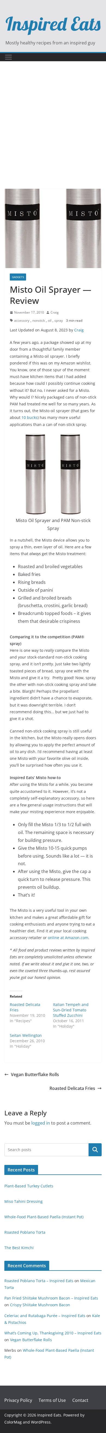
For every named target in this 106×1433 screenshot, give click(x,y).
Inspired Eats (53, 23)
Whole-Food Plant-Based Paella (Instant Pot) (43, 1216)
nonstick (38, 320)
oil (49, 320)
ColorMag (13, 1422)
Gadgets (18, 277)
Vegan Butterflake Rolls (35, 1074)
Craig (55, 312)
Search (95, 1150)
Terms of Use (52, 1400)
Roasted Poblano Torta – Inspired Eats (38, 1280)
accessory (21, 320)
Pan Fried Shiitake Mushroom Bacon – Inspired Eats (51, 1298)
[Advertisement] (53, 133)
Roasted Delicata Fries (72, 1088)
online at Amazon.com (68, 937)
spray (58, 320)
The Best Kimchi (19, 1247)
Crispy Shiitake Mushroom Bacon (40, 1304)
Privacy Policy (18, 1400)
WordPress (41, 1422)
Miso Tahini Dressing (23, 1201)
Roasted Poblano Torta (24, 1232)
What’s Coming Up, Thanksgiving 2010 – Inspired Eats (52, 1333)
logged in (40, 1123)
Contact (80, 1400)
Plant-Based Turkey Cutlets (28, 1185)
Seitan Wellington (26, 1035)
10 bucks (29, 417)
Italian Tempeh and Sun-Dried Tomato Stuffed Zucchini (71, 1010)
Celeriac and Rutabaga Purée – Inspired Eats (44, 1315)
